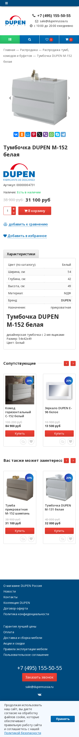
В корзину (36, 210)
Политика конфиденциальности (26, 614)
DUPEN (66, 300)
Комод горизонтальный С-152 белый (18, 412)
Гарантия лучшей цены (19, 626)
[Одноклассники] (21, 134)
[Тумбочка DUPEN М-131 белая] (59, 487)
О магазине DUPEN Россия (22, 586)
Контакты (10, 597)
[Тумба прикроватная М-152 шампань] (19, 487)
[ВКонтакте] (16, 134)
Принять (63, 719)
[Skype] (57, 134)
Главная (9, 50)
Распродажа (29, 50)
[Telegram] (63, 134)
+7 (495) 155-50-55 (53, 15)
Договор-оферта (15, 608)
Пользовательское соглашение (26, 655)
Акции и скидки (14, 643)
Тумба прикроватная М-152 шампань (17, 509)
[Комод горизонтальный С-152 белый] (19, 390)
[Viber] (45, 134)
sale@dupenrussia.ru (53, 21)
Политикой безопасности (22, 733)
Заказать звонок (39, 677)
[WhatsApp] (51, 134)
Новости (9, 591)
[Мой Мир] (27, 134)
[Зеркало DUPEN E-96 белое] (59, 390)
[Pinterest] (33, 134)
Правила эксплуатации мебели (25, 649)
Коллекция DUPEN (16, 603)
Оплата (8, 632)
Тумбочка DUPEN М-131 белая (58, 507)
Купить (20, 433)
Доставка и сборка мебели (22, 638)
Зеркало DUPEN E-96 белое (58, 410)
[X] (39, 134)
